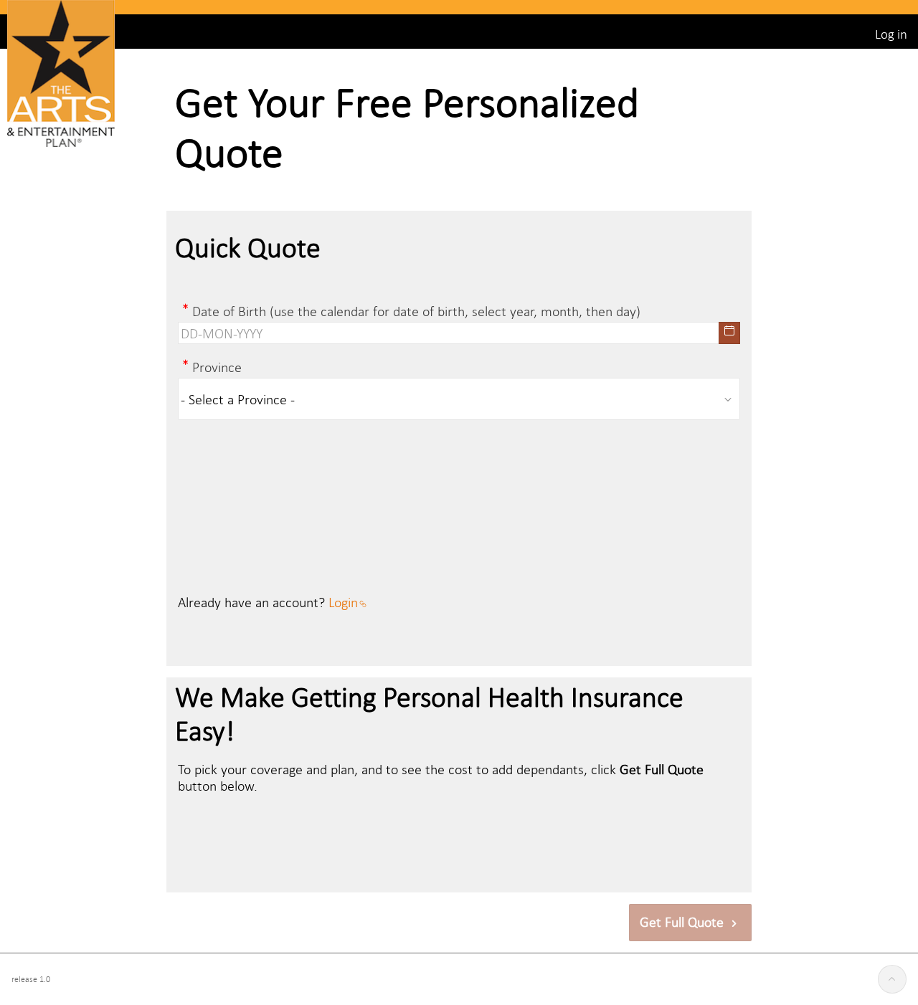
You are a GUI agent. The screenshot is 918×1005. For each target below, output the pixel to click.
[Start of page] (892, 979)
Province (217, 366)
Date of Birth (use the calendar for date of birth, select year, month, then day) (416, 311)
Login (343, 602)
